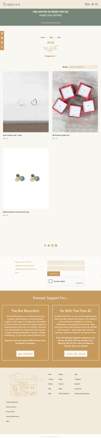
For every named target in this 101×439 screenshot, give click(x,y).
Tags (51, 37)
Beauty (61, 374)
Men (50, 389)
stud (58, 37)
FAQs (7, 421)
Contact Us (78, 389)
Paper (60, 389)
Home (43, 37)
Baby (50, 393)
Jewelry (51, 379)
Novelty (61, 384)
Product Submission (12, 402)
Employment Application (82, 393)
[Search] (92, 4)
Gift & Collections (64, 393)
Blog (76, 374)
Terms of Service (11, 407)
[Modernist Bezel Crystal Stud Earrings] (26, 179)
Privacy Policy (10, 412)
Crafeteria (78, 379)
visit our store (75, 353)
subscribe (54, 273)
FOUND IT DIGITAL (57, 436)
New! (50, 374)
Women (51, 384)
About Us (77, 384)
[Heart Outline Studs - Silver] (26, 102)
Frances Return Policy (12, 416)
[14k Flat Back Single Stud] (75, 102)
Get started (25, 353)
